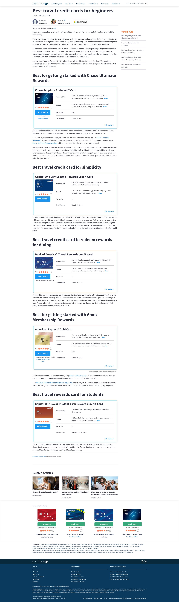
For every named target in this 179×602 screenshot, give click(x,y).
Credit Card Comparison (78, 579)
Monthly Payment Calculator (119, 574)
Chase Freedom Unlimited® (75, 534)
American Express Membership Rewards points (54, 383)
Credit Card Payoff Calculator (119, 577)
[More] (106, 98)
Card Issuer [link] (69, 4)
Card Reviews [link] (93, 4)
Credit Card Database (77, 582)
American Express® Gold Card (53, 329)
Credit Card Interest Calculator (119, 579)
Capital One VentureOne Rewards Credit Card (64, 177)
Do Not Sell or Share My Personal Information (118, 598)
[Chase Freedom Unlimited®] (75, 514)
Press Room (36, 579)
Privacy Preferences (140, 598)
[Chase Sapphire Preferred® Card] (132, 514)
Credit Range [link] (80, 4)
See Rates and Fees (43, 118)
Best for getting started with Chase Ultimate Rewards (131, 36)
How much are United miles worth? (45, 492)
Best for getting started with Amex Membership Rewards (131, 58)
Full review (108, 125)
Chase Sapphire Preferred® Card (55, 90)
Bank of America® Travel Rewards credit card (64, 254)
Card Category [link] (57, 4)
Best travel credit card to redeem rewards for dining (132, 51)
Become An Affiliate (38, 577)
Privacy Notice (87, 598)
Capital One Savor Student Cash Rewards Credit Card (69, 404)
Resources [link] (105, 4)
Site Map (35, 582)
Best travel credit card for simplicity (130, 44)
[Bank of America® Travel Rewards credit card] (103, 514)
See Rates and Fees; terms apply (43, 360)
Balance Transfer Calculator (118, 572)
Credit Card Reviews (77, 577)
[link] (55, 28)
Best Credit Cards (76, 572)
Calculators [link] (116, 4)
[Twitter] (145, 561)
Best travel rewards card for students (131, 65)
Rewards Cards (75, 574)
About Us (35, 572)
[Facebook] (142, 561)
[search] (145, 3)
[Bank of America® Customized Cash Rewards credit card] (46, 514)
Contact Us (36, 574)
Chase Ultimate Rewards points (45, 143)
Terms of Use (98, 598)
